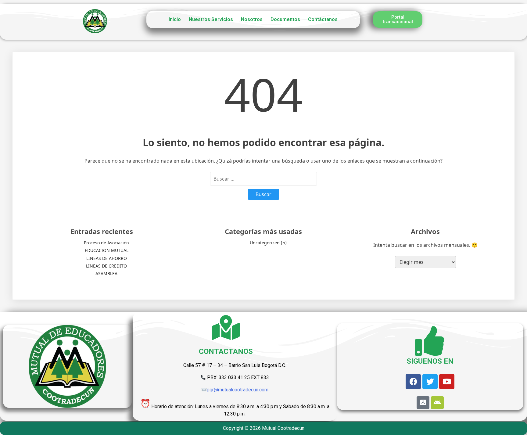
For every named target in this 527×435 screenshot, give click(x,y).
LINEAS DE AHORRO (106, 258)
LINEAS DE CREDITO (106, 266)
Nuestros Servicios (211, 19)
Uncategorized (265, 243)
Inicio (175, 19)
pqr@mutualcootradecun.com (237, 390)
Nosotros (252, 19)
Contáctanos (323, 19)
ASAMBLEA (106, 273)
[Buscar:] (263, 179)
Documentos (285, 19)
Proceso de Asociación (106, 243)
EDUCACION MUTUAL (106, 250)
